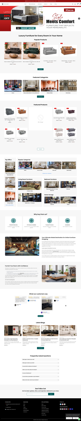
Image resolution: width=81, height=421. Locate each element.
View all (40, 69)
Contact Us (25, 411)
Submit (51, 394)
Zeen (31, 300)
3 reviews (44, 305)
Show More (41, 96)
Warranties (43, 413)
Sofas (24, 404)
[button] (13, 60)
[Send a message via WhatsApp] (79, 419)
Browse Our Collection (47, 173)
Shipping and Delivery (45, 410)
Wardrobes (25, 408)
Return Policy (44, 405)
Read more (43, 302)
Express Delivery (26, 410)
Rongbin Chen (45, 304)
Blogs (42, 404)
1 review (57, 305)
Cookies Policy (44, 415)
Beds (24, 405)
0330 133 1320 (29, 1)
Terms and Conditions (45, 408)
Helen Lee (18, 312)
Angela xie (58, 304)
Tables (24, 407)
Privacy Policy (44, 407)
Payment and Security (45, 411)
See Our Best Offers (9, 205)
